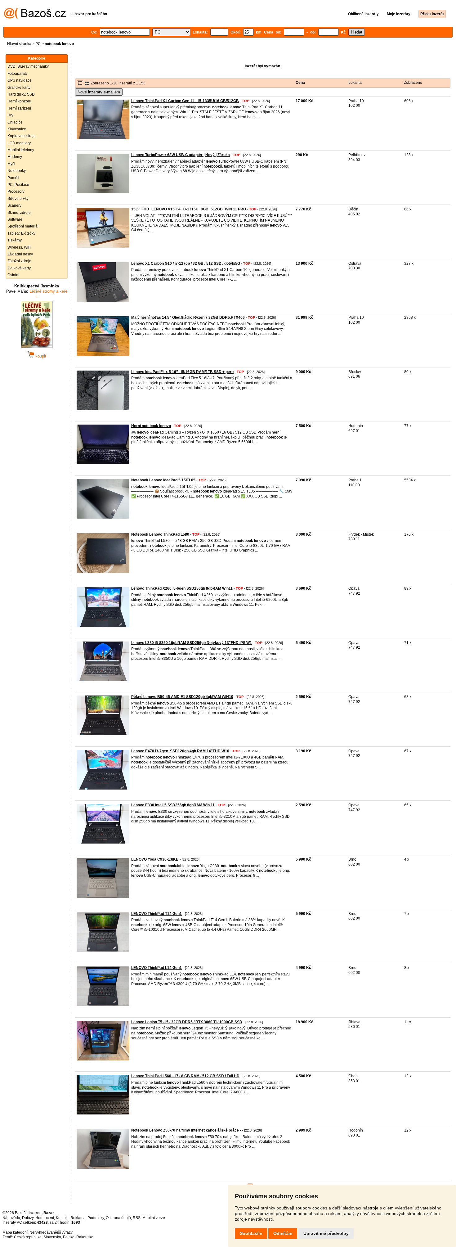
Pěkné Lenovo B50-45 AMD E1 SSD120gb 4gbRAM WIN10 (182, 697)
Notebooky (16, 171)
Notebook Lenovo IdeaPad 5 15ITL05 (163, 480)
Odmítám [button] (282, 1233)
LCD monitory (19, 143)
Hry (10, 115)
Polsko (68, 1237)
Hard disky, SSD (21, 94)
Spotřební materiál (22, 226)
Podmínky (95, 1218)
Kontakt (62, 1218)
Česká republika (28, 1237)
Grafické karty (18, 87)
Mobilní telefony (20, 150)
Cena (300, 82)
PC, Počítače (18, 184)
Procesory (16, 191)
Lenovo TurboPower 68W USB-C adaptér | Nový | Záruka (180, 155)
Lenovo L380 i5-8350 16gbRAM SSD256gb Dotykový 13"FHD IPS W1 (191, 643)
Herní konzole (19, 101)
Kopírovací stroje (21, 136)
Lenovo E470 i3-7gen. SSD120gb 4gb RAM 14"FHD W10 (180, 751)
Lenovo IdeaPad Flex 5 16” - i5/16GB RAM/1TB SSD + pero (182, 372)
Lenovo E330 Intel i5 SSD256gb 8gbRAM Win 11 (173, 805)
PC (38, 44)
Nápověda (11, 1218)
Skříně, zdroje (19, 212)
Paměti (13, 178)
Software (14, 219)
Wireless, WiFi (19, 247)
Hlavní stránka (19, 44)
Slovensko (52, 1237)
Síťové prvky (18, 198)
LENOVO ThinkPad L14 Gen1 (156, 968)
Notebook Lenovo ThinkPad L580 (160, 534)
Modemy (14, 157)
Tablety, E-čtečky (21, 233)
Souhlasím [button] (251, 1233)
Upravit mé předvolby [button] (326, 1233)
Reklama (78, 1218)
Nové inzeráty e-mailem (99, 92)
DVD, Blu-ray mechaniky (28, 66)
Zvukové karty (19, 268)
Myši (11, 164)
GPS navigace (19, 80)
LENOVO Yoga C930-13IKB (155, 859)
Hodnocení (44, 1218)
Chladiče (15, 122)
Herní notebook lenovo (151, 426)
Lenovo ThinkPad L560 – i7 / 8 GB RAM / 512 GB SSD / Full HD (185, 1076)
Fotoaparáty (17, 73)
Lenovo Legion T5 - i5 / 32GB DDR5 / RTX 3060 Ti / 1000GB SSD (186, 1022)
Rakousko (84, 1237)
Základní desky (20, 254)
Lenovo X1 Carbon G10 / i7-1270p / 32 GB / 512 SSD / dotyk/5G (185, 263)
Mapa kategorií (15, 1232)
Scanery (14, 205)
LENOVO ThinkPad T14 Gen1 (156, 914)
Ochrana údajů (118, 1218)
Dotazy (28, 1218)
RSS (137, 1218)
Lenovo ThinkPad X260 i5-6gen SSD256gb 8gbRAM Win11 (182, 588)
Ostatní (13, 275)
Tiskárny (14, 240)
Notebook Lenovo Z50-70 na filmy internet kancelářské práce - (186, 1130)
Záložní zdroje (19, 261)
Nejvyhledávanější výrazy (51, 1232)
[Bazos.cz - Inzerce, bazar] (35, 17)
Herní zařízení (19, 108)
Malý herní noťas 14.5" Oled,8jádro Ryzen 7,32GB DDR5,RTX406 (188, 317)
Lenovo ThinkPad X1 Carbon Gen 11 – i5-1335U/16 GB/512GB (185, 101)
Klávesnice (16, 129)
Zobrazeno (413, 82)
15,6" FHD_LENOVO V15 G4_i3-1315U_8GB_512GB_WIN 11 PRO (188, 209)
